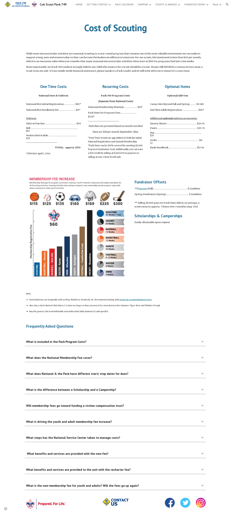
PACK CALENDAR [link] (124, 4)
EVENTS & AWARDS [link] (166, 4)
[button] (227, 4)
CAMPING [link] (143, 4)
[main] (115, 27)
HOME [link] (79, 4)
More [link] (215, 4)
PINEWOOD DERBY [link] (194, 4)
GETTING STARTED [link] (97, 4)
